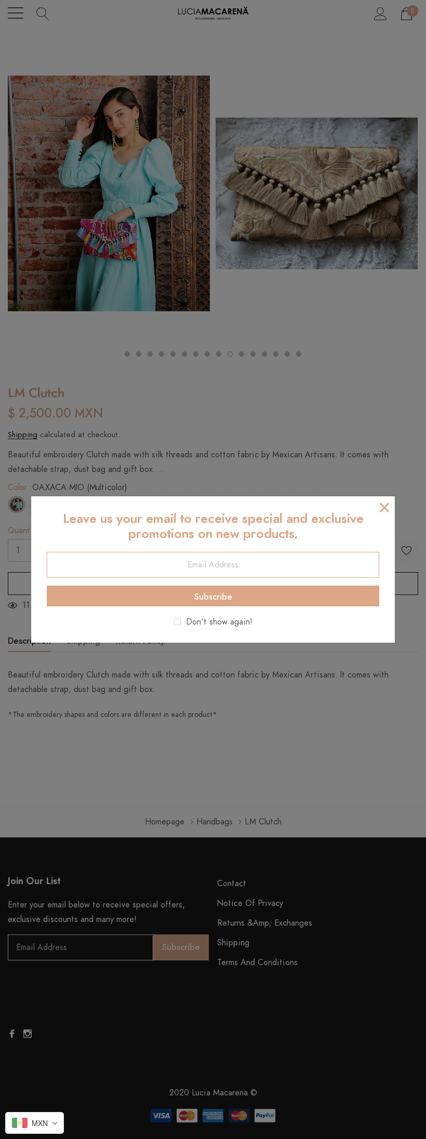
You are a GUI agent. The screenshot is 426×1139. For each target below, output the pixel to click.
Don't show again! (219, 622)
